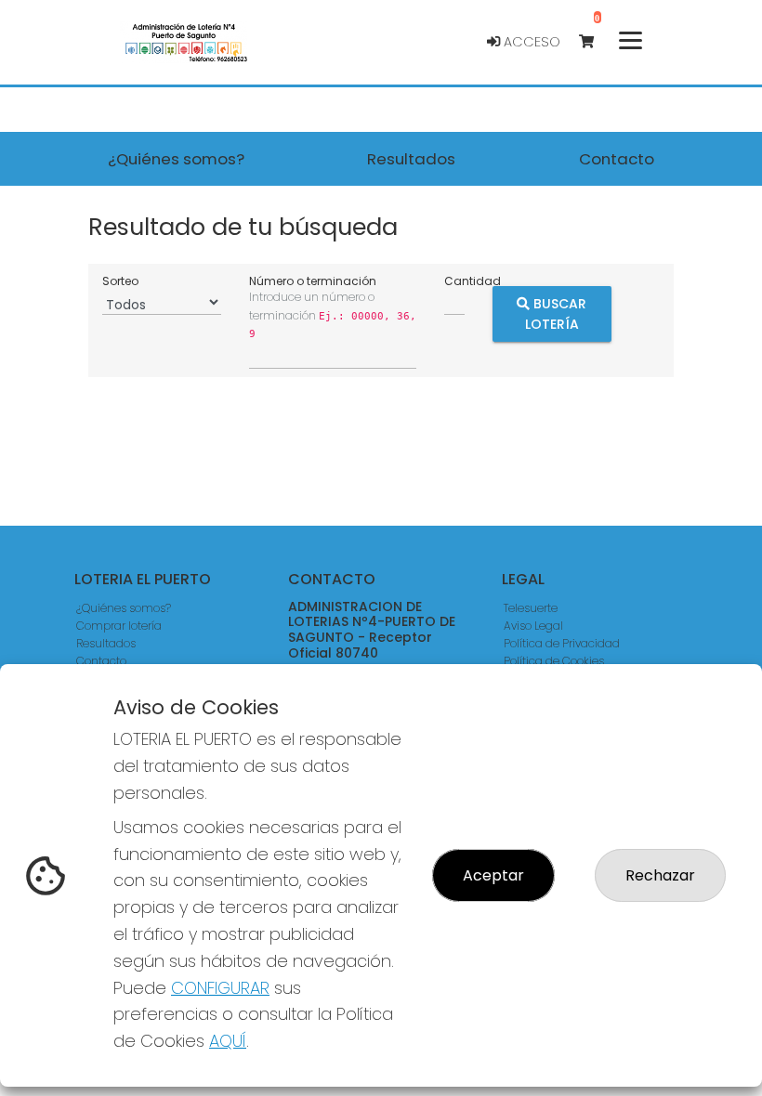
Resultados (106, 643)
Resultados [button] (411, 159)
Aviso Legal (533, 625)
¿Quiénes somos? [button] (176, 159)
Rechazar (660, 875)
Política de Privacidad (562, 643)
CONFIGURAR (220, 987)
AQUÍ (227, 1040)
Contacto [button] (616, 159)
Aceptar (493, 875)
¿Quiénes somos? (123, 608)
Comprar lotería (119, 625)
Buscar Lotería (556, 313)
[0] (595, 42)
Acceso (530, 42)
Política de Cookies (554, 661)
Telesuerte (531, 608)
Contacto (101, 661)
